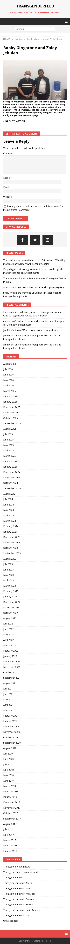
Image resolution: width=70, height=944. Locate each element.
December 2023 (11, 537)
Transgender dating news (16, 866)
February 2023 (10, 591)
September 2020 (12, 742)
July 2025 (8, 434)
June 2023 (8, 569)
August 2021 (9, 683)
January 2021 (10, 721)
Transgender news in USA (16, 915)
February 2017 (10, 845)
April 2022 (8, 639)
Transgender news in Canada (18, 899)
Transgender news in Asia (16, 888)
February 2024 (10, 526)
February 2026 (10, 396)
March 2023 (9, 585)
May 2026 (8, 380)
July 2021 (8, 688)
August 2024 (9, 493)
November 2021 (11, 667)
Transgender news (13, 877)
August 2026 (9, 363)
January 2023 (10, 596)
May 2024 (8, 509)
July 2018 (8, 764)
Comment (8, 153)
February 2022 (10, 650)
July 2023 (8, 564)
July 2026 (8, 369)
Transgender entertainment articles (21, 872)
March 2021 (9, 710)
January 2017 (10, 851)
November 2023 (11, 542)
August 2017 (9, 823)
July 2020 (8, 753)
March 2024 (9, 520)
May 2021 (8, 699)
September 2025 (12, 423)
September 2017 (12, 818)
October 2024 (10, 482)
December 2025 (11, 407)
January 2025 (10, 466)
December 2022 (11, 602)
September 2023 (12, 553)
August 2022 (9, 618)
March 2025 (9, 455)
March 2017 (9, 840)
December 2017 (11, 802)
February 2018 (10, 791)
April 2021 (8, 704)
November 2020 (11, 731)
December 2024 (11, 472)
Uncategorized (11, 920)
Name (6, 177)
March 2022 (9, 645)
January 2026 (10, 401)
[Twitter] (35, 240)
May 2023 (8, 574)
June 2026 (8, 374)
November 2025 (11, 412)
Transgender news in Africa (17, 883)
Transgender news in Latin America (21, 910)
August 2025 (9, 428)
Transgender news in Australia (19, 893)
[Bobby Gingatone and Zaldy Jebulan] (35, 97)
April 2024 (8, 515)
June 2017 (8, 834)
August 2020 (9, 748)
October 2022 (10, 612)
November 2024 (11, 477)
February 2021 (10, 715)
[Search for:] (35, 29)
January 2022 (10, 656)
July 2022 (8, 623)
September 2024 (12, 488)
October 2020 (10, 737)
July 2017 (8, 829)
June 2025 (8, 439)
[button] (65, 21)
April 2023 (8, 580)
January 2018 (10, 796)
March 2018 (9, 786)
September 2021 (12, 677)
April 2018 (8, 780)
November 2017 (11, 807)
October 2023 (10, 547)
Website (7, 196)
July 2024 (8, 499)
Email (6, 187)
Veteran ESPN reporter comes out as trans (35, 330)
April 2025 (8, 450)
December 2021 (11, 661)
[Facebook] (22, 240)
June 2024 (8, 504)
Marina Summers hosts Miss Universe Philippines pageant (33, 287)
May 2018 (8, 775)
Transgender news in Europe (18, 904)
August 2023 (9, 558)
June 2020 (8, 758)
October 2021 (10, 672)
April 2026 (8, 385)
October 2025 (10, 418)
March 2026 (9, 390)
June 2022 (8, 629)
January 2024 (10, 531)
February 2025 (10, 461)
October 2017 (10, 813)
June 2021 (8, 694)
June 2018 (8, 769)
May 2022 (8, 634)
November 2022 (11, 607)
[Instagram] (47, 240)
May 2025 (8, 445)
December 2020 (11, 726)
